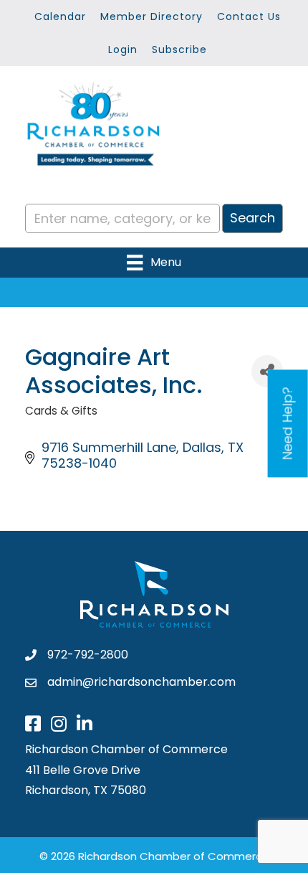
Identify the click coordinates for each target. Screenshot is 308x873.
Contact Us (249, 16)
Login (123, 49)
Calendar (60, 16)
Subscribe (179, 49)
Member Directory (151, 16)
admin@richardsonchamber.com (141, 682)
